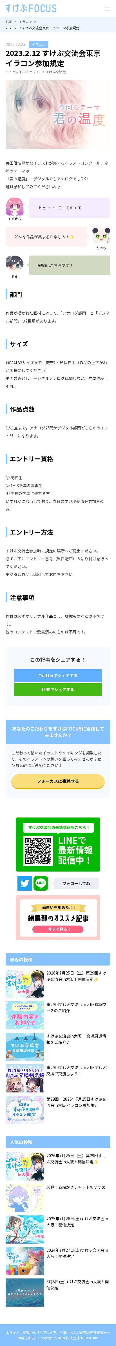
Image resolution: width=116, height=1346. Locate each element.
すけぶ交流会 (56, 71)
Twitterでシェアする (58, 675)
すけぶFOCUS (31, 8)
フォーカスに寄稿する (58, 781)
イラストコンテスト (24, 71)
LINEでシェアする (58, 689)
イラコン (38, 44)
